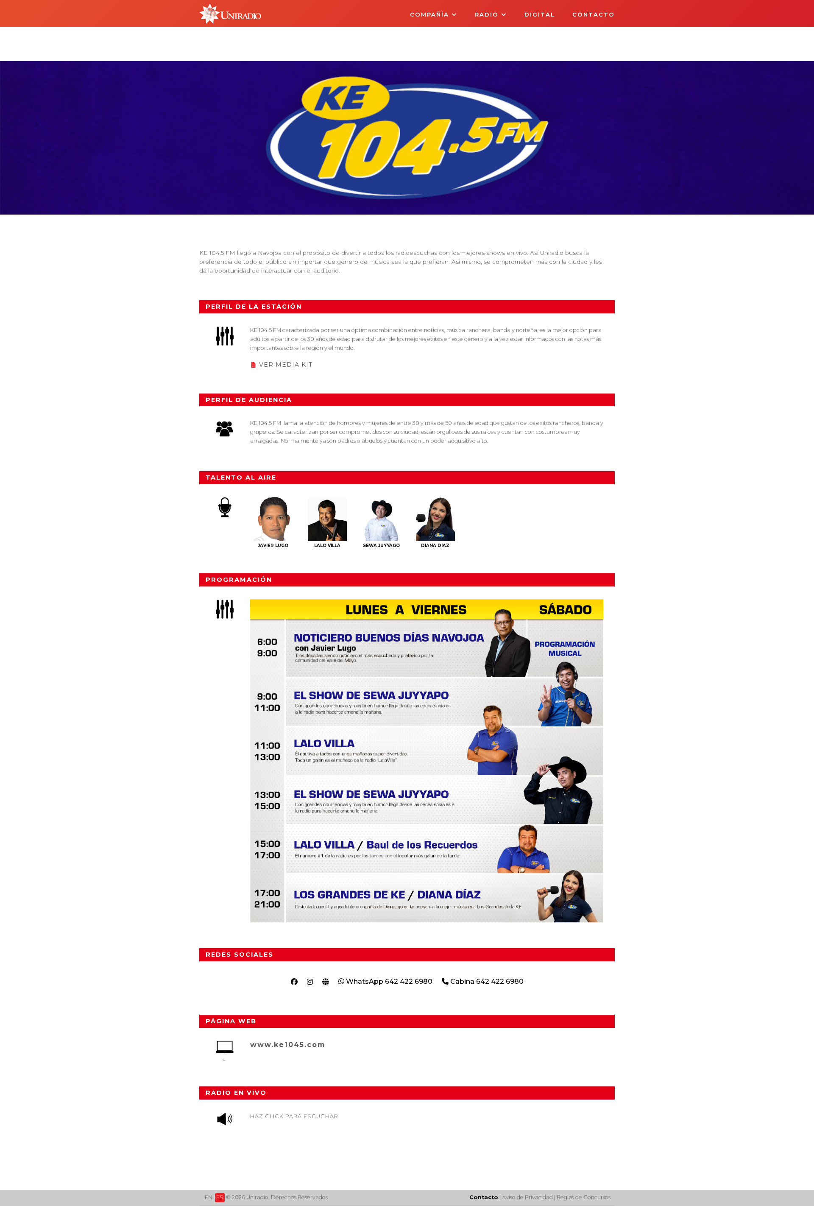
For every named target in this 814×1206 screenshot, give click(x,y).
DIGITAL (539, 14)
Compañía (431, 14)
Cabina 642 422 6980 (486, 981)
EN (208, 1197)
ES (219, 1197)
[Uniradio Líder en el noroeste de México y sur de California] (230, 21)
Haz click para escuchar (294, 1116)
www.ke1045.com (288, 1045)
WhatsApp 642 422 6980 (388, 981)
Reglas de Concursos (583, 1197)
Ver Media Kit (285, 364)
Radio (488, 14)
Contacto (593, 14)
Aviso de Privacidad (527, 1197)
